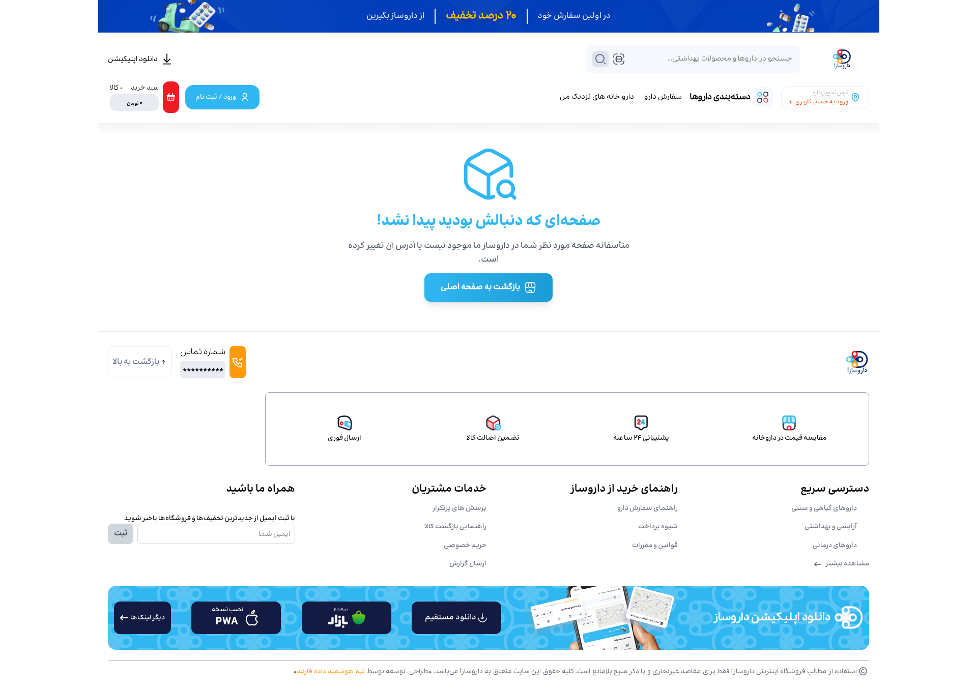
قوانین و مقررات (655, 545)
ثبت (120, 533)
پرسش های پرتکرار (459, 508)
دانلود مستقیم (450, 617)
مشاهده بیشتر (847, 564)
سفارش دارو (663, 97)
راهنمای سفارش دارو (647, 508)
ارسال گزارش (467, 564)
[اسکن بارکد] (619, 59)
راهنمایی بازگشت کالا (455, 527)
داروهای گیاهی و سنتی (824, 508)
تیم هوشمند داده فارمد (331, 671)
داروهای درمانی (835, 545)
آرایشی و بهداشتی (830, 527)
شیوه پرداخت (658, 527)
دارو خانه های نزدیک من (597, 97)
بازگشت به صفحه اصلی (480, 287)
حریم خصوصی (465, 545)
